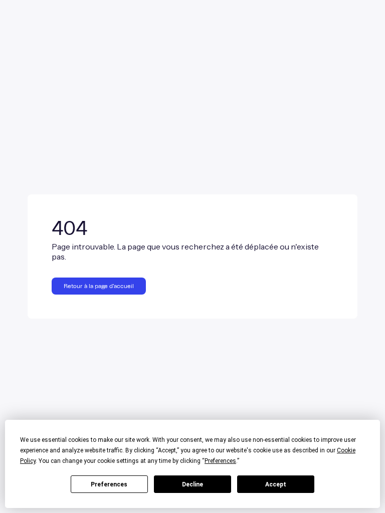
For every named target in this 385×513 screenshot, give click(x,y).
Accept (275, 484)
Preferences (109, 484)
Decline (192, 484)
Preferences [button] (220, 460)
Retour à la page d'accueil (99, 286)
